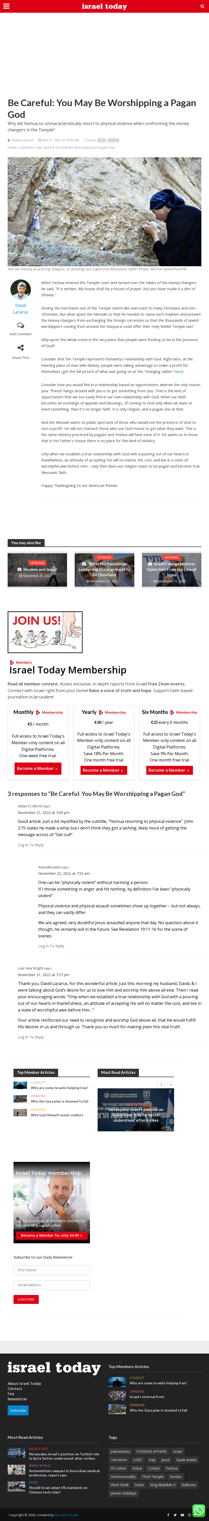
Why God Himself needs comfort (57, 1115)
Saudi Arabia (186, 1459)
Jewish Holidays (123, 1493)
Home (12, 147)
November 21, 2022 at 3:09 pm (43, 812)
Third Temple (153, 1476)
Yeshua (113, 140)
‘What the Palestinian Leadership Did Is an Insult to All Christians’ (104, 569)
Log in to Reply (31, 844)
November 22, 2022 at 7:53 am (64, 873)
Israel (33, 1483)
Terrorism (119, 1459)
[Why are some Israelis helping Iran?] (20, 1084)
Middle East (136, 1104)
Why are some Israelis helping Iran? (59, 1088)
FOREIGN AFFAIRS (151, 1451)
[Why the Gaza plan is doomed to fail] (20, 1098)
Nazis (139, 1484)
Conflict (38, 1083)
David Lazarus (23, 140)
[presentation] (161, 1085)
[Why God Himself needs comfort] (20, 1112)
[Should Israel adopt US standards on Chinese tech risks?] (16, 1486)
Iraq (152, 1459)
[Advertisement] (104, 58)
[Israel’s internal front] (117, 1395)
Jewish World (39, 1466)
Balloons (188, 1484)
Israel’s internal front (147, 1397)
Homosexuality (123, 1476)
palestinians (120, 1451)
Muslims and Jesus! (40, 569)
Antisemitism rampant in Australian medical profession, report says (64, 1473)
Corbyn (154, 1468)
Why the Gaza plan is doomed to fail (59, 1101)
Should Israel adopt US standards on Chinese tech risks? (58, 1490)
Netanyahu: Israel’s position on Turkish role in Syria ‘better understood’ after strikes (136, 1115)
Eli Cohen (118, 1468)
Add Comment (20, 334)
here (178, 371)
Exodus (176, 1476)
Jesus (102, 140)
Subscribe (18, 1410)
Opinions (27, 147)
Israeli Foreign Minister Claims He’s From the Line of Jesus (172, 569)
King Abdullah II (162, 1484)
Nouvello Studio (67, 1515)
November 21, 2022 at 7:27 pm (43, 974)
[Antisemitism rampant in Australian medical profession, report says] (16, 1469)
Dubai (137, 1468)
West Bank (120, 1484)
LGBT (138, 1459)
